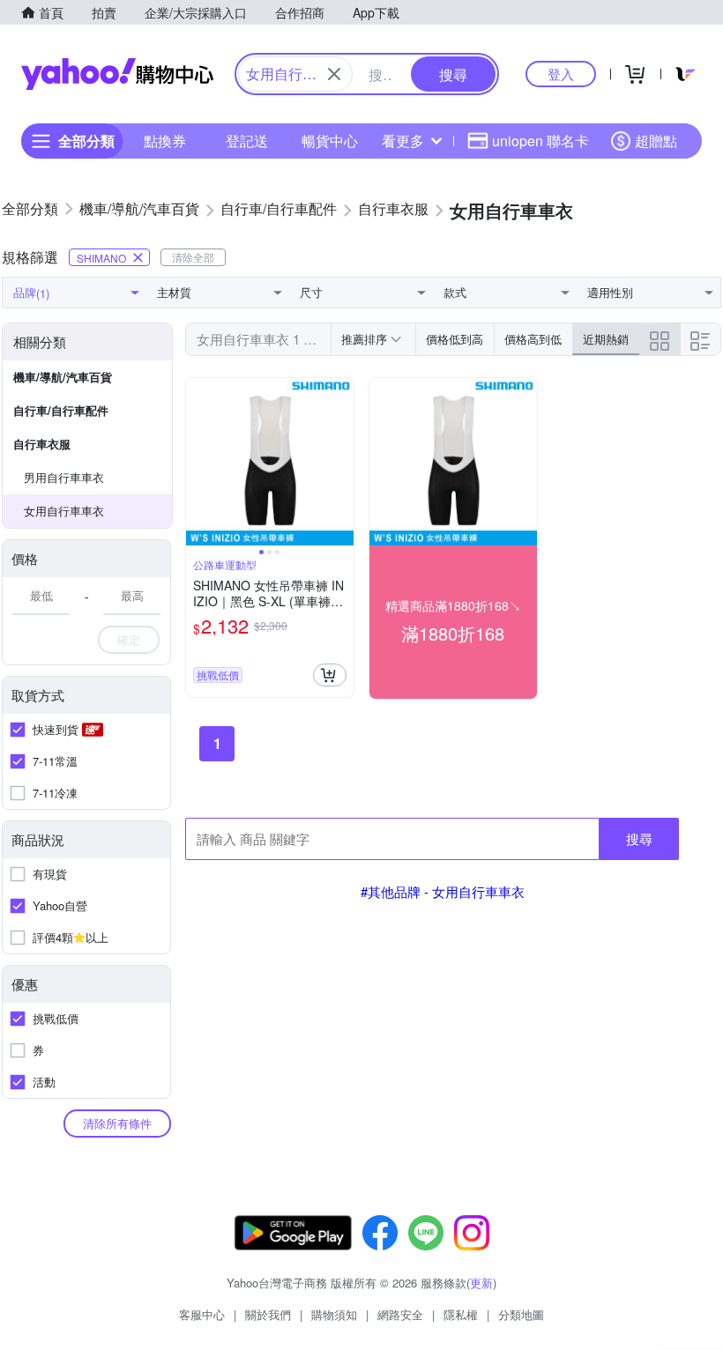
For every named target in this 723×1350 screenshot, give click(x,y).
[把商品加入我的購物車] (330, 675)
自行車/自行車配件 (60, 410)
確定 (128, 639)
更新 (481, 1282)
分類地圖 (521, 1314)
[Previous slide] (197, 462)
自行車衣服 (42, 443)
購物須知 (334, 1314)
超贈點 (656, 140)
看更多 (403, 140)
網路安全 (400, 1314)
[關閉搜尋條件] (334, 74)
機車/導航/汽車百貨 (62, 376)
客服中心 (202, 1314)
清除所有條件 (117, 1123)
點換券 (165, 140)
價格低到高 (454, 338)
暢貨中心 (330, 140)
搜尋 (639, 838)
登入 (561, 73)
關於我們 (268, 1314)
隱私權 (460, 1314)
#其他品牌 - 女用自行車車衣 (443, 891)
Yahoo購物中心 (117, 74)
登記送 (247, 140)
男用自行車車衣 (64, 477)
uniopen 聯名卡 (540, 140)
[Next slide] (342, 462)
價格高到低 (533, 338)
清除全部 (193, 256)
